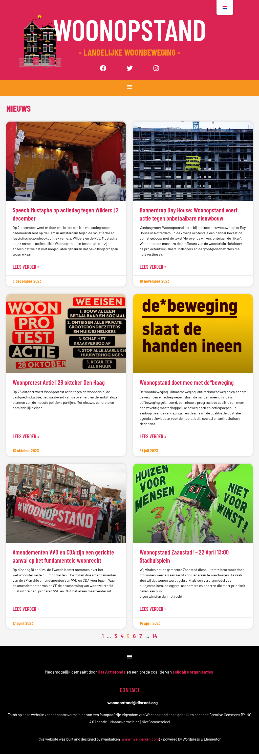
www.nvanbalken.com (140, 739)
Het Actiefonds (112, 671)
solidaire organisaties (192, 671)
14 (155, 636)
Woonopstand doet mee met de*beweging (187, 382)
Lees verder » (26, 267)
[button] (129, 87)
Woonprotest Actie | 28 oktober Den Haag (59, 382)
